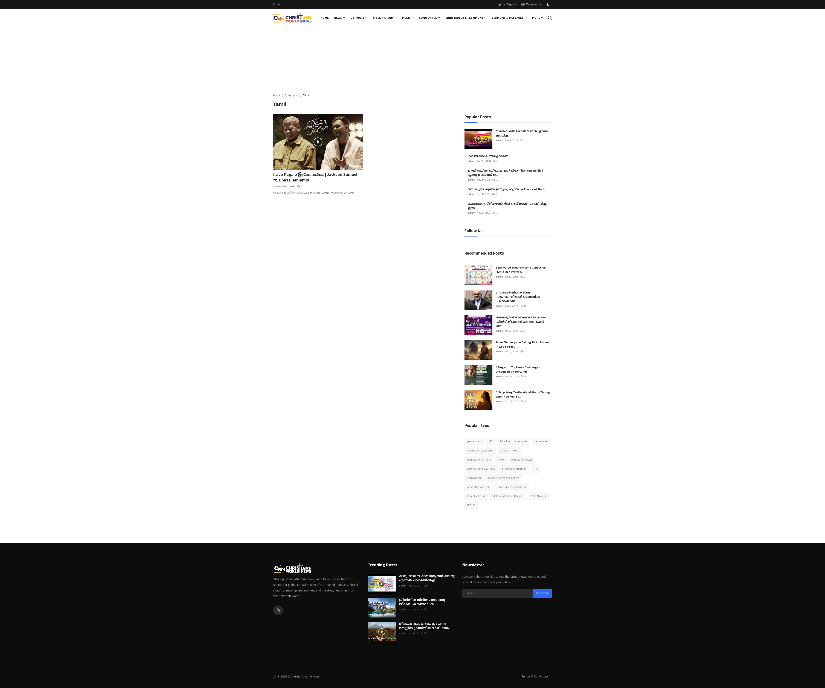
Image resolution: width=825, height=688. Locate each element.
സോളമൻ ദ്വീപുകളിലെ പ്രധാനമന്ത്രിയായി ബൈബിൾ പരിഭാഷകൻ (518, 296)
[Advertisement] (412, 59)
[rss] (278, 610)
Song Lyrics (292, 95)
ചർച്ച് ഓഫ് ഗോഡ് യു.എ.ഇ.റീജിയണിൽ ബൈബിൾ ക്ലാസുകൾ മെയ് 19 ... (505, 173)
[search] (550, 18)
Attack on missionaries (513, 441)
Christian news (509, 451)
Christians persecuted (480, 451)
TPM (536, 469)
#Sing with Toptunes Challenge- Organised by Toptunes (518, 369)
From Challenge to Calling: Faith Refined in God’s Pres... (523, 344)
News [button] (338, 18)
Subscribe (542, 593)
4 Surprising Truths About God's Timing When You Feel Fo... (523, 394)
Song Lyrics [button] (428, 18)
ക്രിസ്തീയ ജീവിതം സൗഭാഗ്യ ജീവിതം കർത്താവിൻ (422, 602)
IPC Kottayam (538, 496)
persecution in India (479, 460)
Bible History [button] (383, 18)
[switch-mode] (548, 4)
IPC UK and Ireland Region (507, 496)
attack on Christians (514, 469)
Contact (278, 4)
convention (474, 478)
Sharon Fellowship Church (503, 478)
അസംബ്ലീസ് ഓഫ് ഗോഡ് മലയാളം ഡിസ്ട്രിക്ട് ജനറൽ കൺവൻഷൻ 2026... (520, 321)
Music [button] (406, 18)
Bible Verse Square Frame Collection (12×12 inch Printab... (521, 270)
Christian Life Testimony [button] (464, 18)
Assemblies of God (478, 487)
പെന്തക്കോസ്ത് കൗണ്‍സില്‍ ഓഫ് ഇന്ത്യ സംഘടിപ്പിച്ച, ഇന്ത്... (507, 206)
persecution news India (481, 469)
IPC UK (471, 505)
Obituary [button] (357, 18)
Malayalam (532, 4)
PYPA (501, 460)
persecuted (541, 441)
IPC (490, 441)
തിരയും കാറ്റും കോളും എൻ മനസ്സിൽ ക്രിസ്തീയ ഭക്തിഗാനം (424, 626)
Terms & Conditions (535, 676)
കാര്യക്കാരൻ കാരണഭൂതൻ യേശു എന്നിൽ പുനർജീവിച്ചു (427, 578)
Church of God (476, 496)
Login (499, 4)
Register (512, 4)
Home (325, 18)
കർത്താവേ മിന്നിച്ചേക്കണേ (488, 156)
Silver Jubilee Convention (512, 487)
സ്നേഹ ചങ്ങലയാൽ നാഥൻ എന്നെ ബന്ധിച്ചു (522, 133)
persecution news (521, 460)
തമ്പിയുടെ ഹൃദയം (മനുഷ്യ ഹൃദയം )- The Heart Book (506, 189)
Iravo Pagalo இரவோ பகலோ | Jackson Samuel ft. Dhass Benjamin (315, 177)
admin (277, 186)
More (536, 18)
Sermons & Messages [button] (508, 18)
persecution (474, 441)
